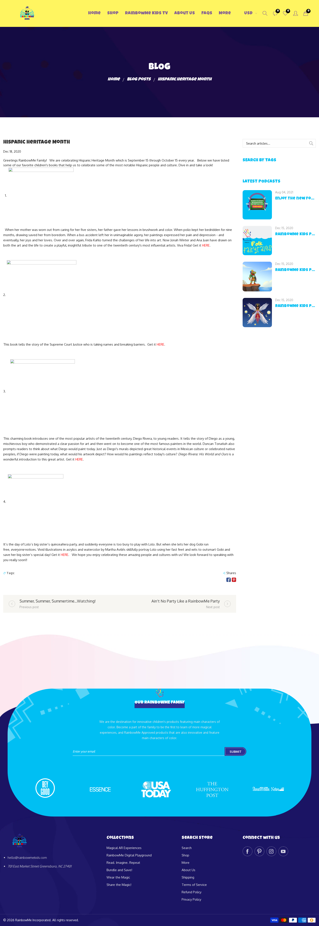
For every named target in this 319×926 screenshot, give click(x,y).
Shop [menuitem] (112, 13)
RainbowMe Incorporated (33, 920)
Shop (185, 855)
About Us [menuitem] (184, 13)
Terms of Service (194, 885)
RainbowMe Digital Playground (129, 855)
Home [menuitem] (94, 13)
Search (187, 848)
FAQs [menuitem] (206, 13)
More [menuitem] (225, 13)
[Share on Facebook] (228, 580)
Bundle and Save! (119, 870)
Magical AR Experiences (124, 848)
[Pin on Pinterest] (234, 580)
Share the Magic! (119, 885)
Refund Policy (191, 892)
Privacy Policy (191, 899)
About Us (188, 870)
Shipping (188, 877)
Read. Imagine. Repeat (123, 863)
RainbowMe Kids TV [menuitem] (146, 13)
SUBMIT (236, 751)
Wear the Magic (118, 877)
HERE (206, 245)
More (185, 863)
